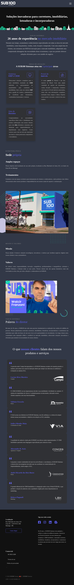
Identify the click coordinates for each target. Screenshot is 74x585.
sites (16, 125)
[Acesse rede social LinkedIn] (50, 522)
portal (49, 80)
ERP (31, 90)
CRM (31, 83)
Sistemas (27, 576)
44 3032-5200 (12, 554)
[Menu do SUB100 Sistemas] (70, 3)
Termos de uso (11, 559)
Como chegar (13, 530)
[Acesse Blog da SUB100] (55, 522)
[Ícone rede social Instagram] (44, 522)
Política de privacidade (13, 563)
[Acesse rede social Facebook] (39, 522)
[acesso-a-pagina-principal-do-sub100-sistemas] (8, 4)
